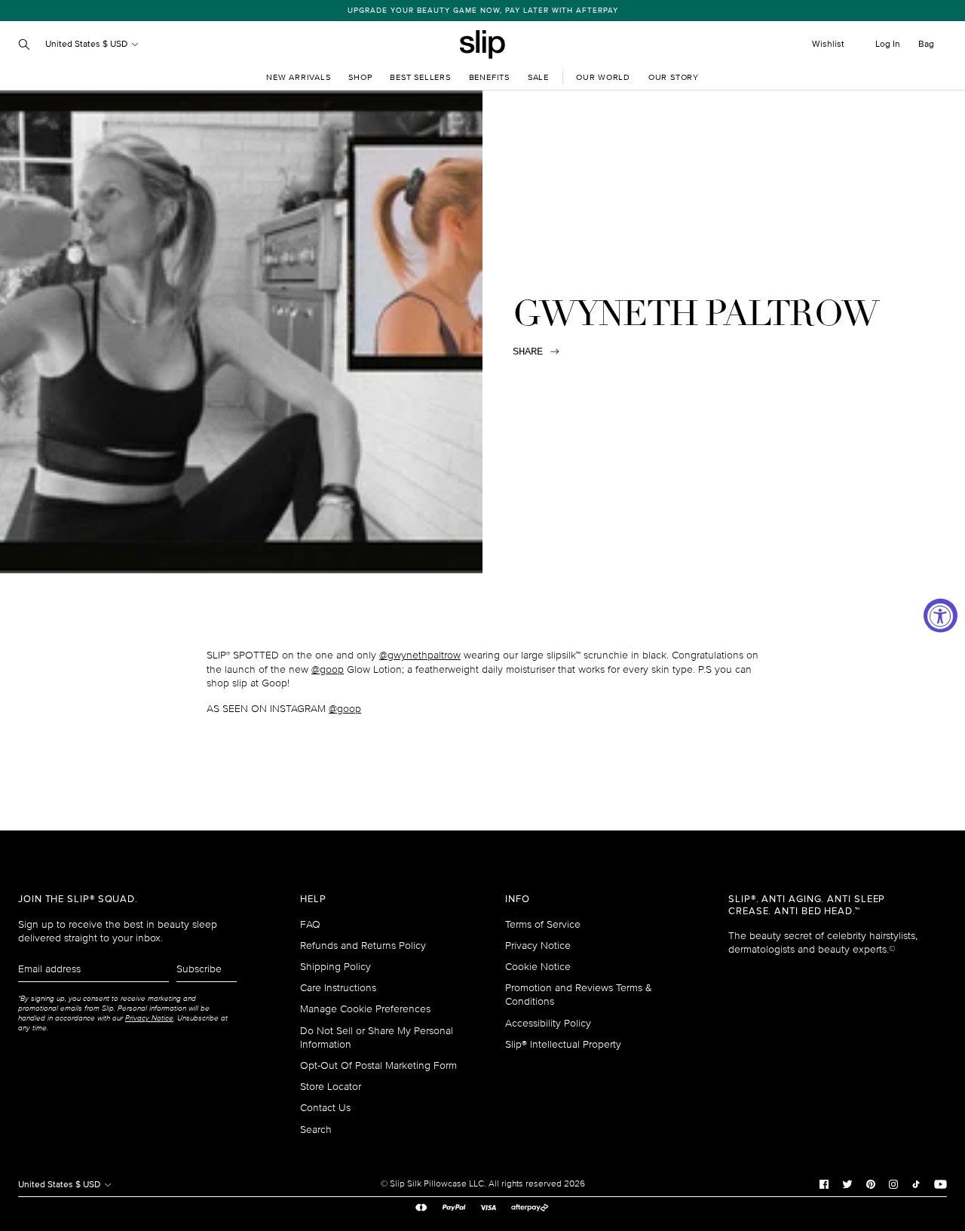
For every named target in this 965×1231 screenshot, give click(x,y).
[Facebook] (824, 1184)
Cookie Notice (538, 966)
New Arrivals (298, 77)
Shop (360, 77)
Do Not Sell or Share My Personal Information (376, 1037)
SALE (538, 77)
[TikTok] (916, 1184)
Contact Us (325, 1107)
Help (313, 899)
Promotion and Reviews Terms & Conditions (578, 994)
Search (316, 1129)
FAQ (310, 924)
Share (528, 351)
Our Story (673, 77)
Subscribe (199, 968)
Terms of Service (543, 924)
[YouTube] (940, 1184)
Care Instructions (338, 987)
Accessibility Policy (548, 1023)
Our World (603, 77)
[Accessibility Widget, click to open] (940, 616)
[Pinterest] (871, 1184)
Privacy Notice (538, 945)
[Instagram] (893, 1184)
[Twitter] (847, 1184)
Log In (887, 44)
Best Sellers (420, 77)
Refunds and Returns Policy (363, 945)
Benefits (489, 77)
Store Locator (330, 1086)
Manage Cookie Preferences (365, 1008)
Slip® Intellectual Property (563, 1044)
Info (517, 899)
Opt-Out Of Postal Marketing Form (378, 1065)
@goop (327, 669)
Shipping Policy (335, 966)
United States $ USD (87, 44)
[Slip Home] (482, 44)
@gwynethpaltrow (420, 655)
